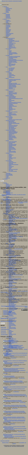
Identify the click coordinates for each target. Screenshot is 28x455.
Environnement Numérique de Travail (16, 274)
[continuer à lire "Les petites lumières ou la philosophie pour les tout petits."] (14, 412)
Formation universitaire (13, 238)
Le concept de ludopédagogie (8, 376)
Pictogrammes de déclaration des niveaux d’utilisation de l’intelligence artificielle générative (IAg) (13, 369)
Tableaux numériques (13, 282)
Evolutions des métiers (13, 269)
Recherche (8, 193)
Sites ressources (12, 305)
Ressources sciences (13, 314)
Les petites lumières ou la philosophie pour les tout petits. (13, 411)
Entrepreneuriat (11, 267)
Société (7, 316)
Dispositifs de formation (13, 233)
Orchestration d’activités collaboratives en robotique (12, 380)
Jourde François (10, 192)
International (11, 331)
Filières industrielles (9, 209)
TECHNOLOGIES (4, 334)
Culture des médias (12, 256)
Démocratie (11, 339)
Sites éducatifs (11, 303)
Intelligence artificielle (13, 309)
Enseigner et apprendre (7, 311)
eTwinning (11, 286)
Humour (10, 249)
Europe (10, 330)
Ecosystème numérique (13, 288)
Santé (10, 326)
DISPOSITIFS (3, 329)
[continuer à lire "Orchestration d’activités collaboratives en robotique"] (13, 381)
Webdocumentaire (12, 285)
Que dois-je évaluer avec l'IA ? (8, 340)
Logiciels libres (11, 310)
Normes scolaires (12, 324)
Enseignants (5, 310)
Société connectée (12, 327)
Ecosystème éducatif (7, 312)
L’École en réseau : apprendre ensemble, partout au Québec (14, 405)
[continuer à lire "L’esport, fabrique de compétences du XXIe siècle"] (13, 401)
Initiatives (10, 222)
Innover (4, 189)
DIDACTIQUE (3, 327)
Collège (7, 352)
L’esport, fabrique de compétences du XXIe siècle (12, 400)
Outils (7, 198)
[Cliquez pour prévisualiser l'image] (14, 195)
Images (10, 277)
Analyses (7, 196)
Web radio (11, 284)
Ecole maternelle (9, 350)
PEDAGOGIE (3, 331)
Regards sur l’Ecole (12, 325)
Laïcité (10, 344)
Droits (10, 258)
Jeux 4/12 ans (11, 245)
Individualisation (6, 314)
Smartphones (11, 281)
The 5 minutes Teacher (18, 248)
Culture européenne (12, 338)
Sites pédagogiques (12, 304)
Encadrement (8, 205)
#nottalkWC (21, 202)
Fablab (10, 275)
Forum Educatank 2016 (6, 199)
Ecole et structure (12, 318)
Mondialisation (11, 323)
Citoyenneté (11, 337)
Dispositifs (8, 191)
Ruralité (10, 333)
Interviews (8, 185)
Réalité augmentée (12, 313)
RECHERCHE (3, 332)
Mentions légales (5, 442)
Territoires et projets (12, 328)
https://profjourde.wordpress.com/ (7, 321)
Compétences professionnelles (14, 232)
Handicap (10, 322)
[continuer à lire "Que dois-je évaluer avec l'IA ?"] (9, 341)
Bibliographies (11, 297)
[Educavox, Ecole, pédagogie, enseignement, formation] (11, 1)
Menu (2, 180)
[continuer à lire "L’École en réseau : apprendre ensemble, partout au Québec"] (15, 406)
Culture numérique (12, 219)
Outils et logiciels (12, 312)
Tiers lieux (11, 335)
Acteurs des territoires (13, 317)
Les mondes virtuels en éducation (15, 278)
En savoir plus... (15, 342)
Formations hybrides (12, 237)
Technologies (11, 315)
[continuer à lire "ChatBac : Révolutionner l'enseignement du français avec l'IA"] (15, 395)
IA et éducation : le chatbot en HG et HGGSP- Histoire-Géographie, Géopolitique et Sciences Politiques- (13, 346)
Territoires (8, 329)
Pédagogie (5, 191)
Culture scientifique (12, 307)
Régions (10, 332)
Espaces (10, 289)
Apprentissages (6, 313)
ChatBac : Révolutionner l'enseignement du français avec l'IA (14, 394)
